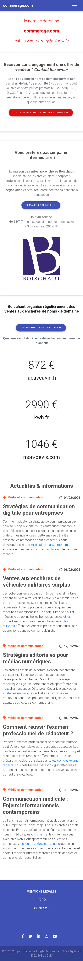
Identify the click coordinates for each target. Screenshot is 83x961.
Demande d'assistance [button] (39, 205)
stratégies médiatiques (18, 693)
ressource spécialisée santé (38, 844)
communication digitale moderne (47, 545)
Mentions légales (41, 891)
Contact (41, 908)
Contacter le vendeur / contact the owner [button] (39, 112)
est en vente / (41, 40)
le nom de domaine (41, 21)
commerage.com (41, 31)
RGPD (41, 900)
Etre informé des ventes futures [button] (39, 327)
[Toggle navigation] (74, 5)
